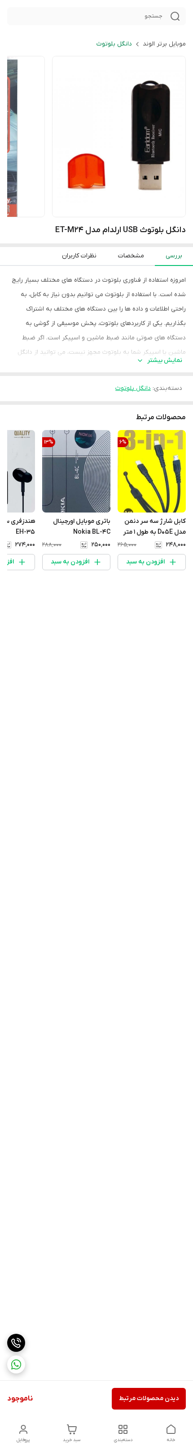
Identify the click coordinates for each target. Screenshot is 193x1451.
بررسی (174, 256)
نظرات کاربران (79, 256)
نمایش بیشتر (164, 360)
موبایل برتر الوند (164, 44)
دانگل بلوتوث (114, 44)
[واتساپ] (16, 1364)
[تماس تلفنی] (16, 1343)
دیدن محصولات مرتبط (149, 1398)
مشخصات (131, 256)
